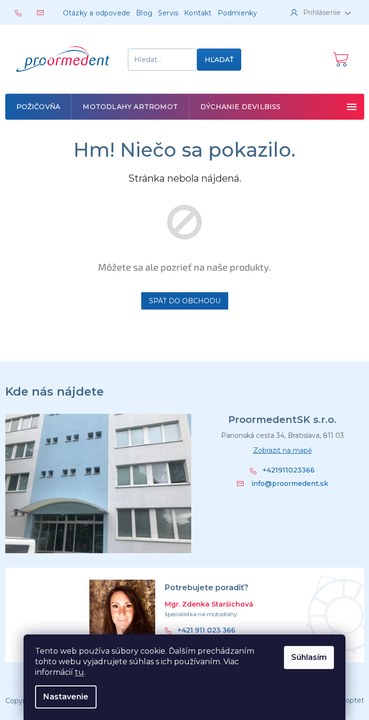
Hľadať (219, 59)
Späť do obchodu (185, 301)
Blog (144, 13)
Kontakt (197, 13)
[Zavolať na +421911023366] (26, 12)
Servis (168, 13)
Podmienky (238, 13)
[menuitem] (38, 107)
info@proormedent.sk (289, 483)
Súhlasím (309, 657)
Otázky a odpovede (96, 13)
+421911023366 (288, 470)
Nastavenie (65, 696)
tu (79, 672)
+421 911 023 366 (206, 630)
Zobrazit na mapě (282, 450)
